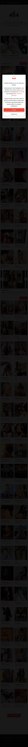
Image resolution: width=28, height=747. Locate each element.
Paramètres (14, 114)
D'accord (14, 110)
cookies (21, 92)
